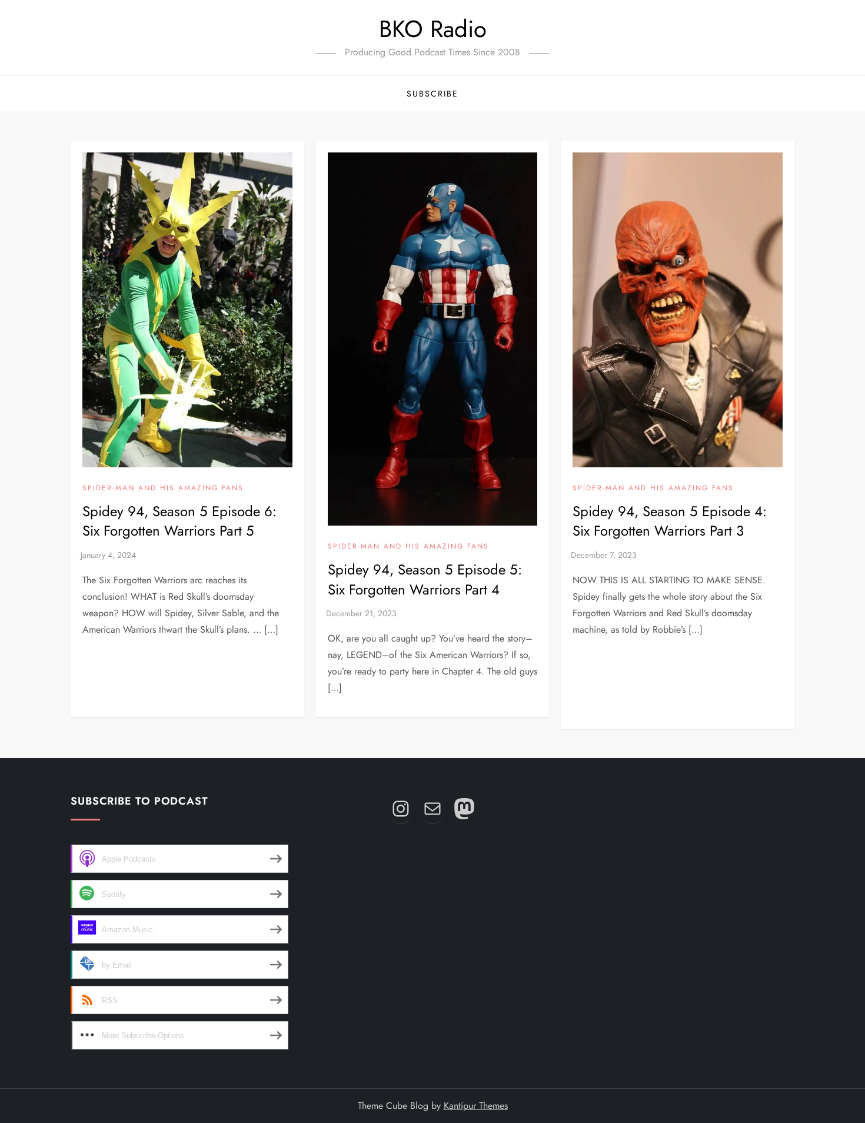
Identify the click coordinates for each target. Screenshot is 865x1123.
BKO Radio (433, 29)
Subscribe (432, 93)
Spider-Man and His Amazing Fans (163, 488)
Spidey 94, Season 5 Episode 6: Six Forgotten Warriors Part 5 (179, 521)
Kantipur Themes (476, 1105)
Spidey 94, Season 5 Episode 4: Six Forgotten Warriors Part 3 (670, 521)
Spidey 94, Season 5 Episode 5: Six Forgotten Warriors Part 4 (425, 579)
